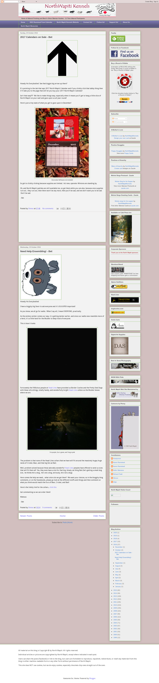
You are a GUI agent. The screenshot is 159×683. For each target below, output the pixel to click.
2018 (115, 538)
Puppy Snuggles (117, 151)
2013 (115, 596)
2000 (115, 634)
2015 (115, 590)
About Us (126, 22)
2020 (115, 532)
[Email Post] (57, 208)
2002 (115, 629)
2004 (115, 623)
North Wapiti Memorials (29, 26)
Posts (116, 118)
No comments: (48, 208)
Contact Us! (87, 22)
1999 (115, 637)
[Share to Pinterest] (70, 208)
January (118, 586)
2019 (115, 535)
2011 (115, 602)
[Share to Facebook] (68, 208)
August (117, 566)
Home (23, 22)
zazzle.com (125, 188)
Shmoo (115, 478)
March (117, 580)
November (119, 547)
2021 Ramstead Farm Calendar (41, 22)
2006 (115, 617)
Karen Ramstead (119, 462)
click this (52, 487)
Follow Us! (101, 22)
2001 (115, 631)
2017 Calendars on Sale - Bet (36, 37)
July (116, 569)
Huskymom (117, 458)
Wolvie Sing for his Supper (124, 181)
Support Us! (113, 22)
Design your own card (121, 138)
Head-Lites (52, 388)
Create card (118, 168)
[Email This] (61, 208)
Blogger (92, 678)
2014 (115, 593)
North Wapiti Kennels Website (68, 22)
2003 (115, 626)
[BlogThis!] (64, 208)
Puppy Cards (128, 153)
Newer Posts (26, 516)
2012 (115, 599)
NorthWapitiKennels (131, 136)
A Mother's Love (117, 136)
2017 (115, 541)
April (117, 577)
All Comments (119, 122)
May (117, 575)
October (118, 550)
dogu (115, 482)
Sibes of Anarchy (117, 166)
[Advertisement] (62, 226)
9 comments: (47, 507)
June (117, 572)
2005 (115, 620)
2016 (115, 544)
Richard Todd (117, 474)
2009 (115, 608)
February (118, 583)
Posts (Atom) (67, 522)
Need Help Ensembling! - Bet (36, 251)
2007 (115, 614)
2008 (115, 611)
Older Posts (98, 516)
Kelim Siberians (118, 470)
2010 (115, 605)
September (119, 563)
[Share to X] (66, 208)
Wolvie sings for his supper (124, 201)
